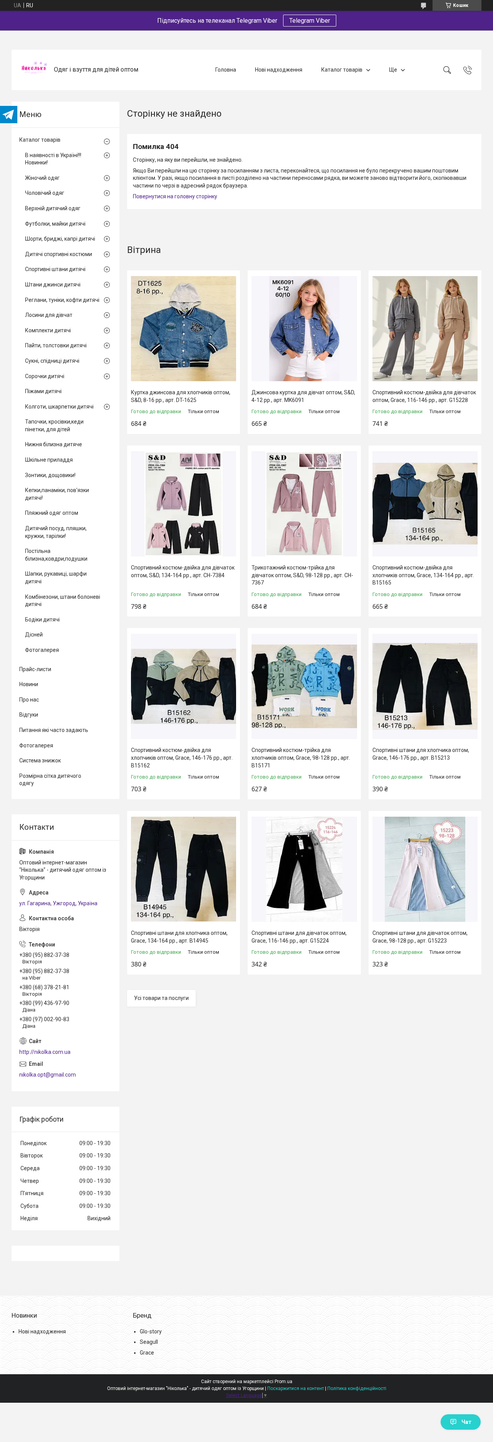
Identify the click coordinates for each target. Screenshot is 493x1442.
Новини (28, 684)
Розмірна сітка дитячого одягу (50, 780)
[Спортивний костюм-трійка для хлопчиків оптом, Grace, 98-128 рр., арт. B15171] (304, 686)
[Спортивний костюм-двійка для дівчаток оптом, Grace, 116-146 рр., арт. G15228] (425, 328)
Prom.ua (283, 1381)
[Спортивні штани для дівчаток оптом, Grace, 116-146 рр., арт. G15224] (304, 869)
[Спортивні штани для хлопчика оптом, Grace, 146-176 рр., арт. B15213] (425, 686)
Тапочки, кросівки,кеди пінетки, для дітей (54, 425)
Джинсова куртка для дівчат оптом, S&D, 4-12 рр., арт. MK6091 (303, 396)
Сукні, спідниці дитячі (52, 361)
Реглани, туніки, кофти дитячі (62, 300)
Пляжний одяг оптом (51, 513)
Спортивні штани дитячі (55, 269)
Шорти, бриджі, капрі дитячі (60, 239)
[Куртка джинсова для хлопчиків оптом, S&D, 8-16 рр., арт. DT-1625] (183, 328)
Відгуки (28, 715)
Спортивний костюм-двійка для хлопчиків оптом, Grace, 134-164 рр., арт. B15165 (423, 575)
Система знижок (40, 760)
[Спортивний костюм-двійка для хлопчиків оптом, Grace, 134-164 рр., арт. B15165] (425, 503)
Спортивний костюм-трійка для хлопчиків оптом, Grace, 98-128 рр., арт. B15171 (301, 757)
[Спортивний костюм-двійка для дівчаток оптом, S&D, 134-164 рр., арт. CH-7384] (183, 503)
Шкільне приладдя (49, 460)
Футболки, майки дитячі (55, 224)
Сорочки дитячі (44, 376)
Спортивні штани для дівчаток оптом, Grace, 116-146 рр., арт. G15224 (299, 937)
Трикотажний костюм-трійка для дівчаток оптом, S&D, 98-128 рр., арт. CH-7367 (302, 575)
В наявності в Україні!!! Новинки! (53, 159)
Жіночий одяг (42, 178)
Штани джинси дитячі (52, 284)
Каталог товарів (341, 70)
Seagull (149, 1342)
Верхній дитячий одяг (52, 208)
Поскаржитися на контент (295, 1388)
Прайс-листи (35, 669)
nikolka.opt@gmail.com (47, 1075)
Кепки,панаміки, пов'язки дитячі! (57, 494)
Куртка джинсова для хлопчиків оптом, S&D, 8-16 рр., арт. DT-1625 (180, 396)
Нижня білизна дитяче (53, 444)
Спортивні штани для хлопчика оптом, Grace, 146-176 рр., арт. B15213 (420, 754)
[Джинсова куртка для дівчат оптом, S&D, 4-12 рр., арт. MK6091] (304, 328)
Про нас (29, 700)
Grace (147, 1353)
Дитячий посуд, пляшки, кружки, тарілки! (56, 532)
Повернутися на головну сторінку (175, 196)
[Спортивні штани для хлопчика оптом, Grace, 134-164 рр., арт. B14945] (183, 869)
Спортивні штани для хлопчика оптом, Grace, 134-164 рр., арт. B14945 (179, 937)
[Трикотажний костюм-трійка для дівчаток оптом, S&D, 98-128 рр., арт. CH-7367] (304, 503)
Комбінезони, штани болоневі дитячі (62, 601)
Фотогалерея (42, 650)
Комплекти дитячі (48, 330)
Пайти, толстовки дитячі (56, 345)
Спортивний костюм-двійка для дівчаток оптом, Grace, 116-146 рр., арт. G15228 (424, 396)
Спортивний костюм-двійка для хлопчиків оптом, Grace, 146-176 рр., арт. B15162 (182, 757)
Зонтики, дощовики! (50, 475)
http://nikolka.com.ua (44, 1052)
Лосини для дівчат (48, 315)
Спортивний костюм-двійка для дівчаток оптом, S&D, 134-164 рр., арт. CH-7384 (183, 571)
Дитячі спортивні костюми (58, 254)
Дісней (34, 634)
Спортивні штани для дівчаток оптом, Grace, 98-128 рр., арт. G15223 (420, 937)
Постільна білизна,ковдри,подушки (56, 555)
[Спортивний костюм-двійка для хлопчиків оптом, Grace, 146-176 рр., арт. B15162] (183, 686)
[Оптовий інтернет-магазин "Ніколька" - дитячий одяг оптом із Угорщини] (33, 69)
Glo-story (151, 1331)
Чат (466, 1422)
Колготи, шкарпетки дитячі (59, 407)
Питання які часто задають (53, 730)
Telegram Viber (309, 20)
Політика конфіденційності (356, 1388)
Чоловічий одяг (44, 193)
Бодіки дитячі (42, 619)
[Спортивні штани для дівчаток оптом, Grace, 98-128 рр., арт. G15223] (425, 869)
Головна (225, 70)
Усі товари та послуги (161, 998)
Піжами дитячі (43, 391)
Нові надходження (278, 70)
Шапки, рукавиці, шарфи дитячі (56, 578)
